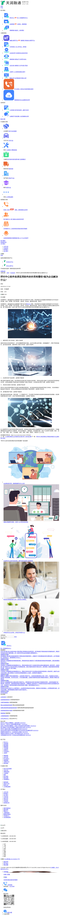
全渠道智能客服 (8, 238)
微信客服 (6, 745)
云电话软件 (3, 697)
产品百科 (6, 801)
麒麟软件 (3, 676)
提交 (15, 636)
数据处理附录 (7, 814)
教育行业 (8, 187)
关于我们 (3, 243)
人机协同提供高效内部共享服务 (19, 228)
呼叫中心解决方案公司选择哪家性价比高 (11, 729)
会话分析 (12, 65)
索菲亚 (2, 682)
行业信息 (6, 248)
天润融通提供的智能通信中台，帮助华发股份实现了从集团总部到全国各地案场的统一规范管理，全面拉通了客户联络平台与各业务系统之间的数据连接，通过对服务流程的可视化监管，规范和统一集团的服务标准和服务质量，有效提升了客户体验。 (30, 667)
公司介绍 (6, 246)
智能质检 (12, 59)
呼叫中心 (12, 17)
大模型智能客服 (5, 702)
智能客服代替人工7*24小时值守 (20, 238)
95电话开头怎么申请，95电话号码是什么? (14, 632)
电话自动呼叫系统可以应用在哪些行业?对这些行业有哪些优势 (17, 730)
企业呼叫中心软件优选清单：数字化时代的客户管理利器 (18, 560)
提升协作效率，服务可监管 (22, 110)
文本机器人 (13, 46)
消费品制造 (14, 150)
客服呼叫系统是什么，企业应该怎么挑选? (11, 732)
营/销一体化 (7, 209)
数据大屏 (12, 78)
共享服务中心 (7, 228)
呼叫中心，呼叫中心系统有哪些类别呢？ (11, 724)
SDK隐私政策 (7, 817)
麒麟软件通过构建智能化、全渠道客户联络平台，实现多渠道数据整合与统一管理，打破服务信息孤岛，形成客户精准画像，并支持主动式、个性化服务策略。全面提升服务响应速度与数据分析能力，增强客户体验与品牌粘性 (30, 677)
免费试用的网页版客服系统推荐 (9, 707)
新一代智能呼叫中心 (22, 17)
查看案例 (3, 654)
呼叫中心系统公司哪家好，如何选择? (10, 722)
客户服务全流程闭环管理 (17, 219)
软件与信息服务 (12, 131)
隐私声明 (6, 861)
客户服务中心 (7, 219)
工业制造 (8, 150)
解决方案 (3, 119)
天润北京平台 (9, 262)
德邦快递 (3, 660)
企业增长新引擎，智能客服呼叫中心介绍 (14, 483)
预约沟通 (9, 912)
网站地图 (6, 864)
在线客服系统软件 (5, 699)
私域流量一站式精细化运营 (22, 116)
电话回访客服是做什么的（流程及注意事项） (15, 599)
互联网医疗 (23, 159)
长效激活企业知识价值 (22, 53)
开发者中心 (6, 815)
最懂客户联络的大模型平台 (28, 40)
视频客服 (12, 30)
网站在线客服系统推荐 (6, 705)
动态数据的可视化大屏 (20, 78)
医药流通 (14, 159)
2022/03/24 (22, 722)
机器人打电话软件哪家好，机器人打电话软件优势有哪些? (15, 725)
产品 (2, 7)
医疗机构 (9, 159)
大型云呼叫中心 (5, 718)
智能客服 (16, 100)
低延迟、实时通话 (19, 30)
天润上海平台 (9, 265)
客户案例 (3, 240)
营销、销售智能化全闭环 (21, 209)
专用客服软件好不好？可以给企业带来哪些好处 (13, 735)
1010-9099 (11, 886)
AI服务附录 (6, 812)
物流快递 (10, 168)
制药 (18, 159)
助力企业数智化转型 (24, 100)
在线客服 (12, 24)
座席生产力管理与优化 (20, 59)
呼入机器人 (17, 89)
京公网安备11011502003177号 (12, 859)
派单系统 (6, 763)
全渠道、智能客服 (22, 24)
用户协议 (6, 863)
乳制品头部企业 (5, 688)
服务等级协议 (7, 808)
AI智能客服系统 (5, 715)
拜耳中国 (3, 651)
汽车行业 (10, 140)
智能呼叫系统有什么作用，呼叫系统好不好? (12, 733)
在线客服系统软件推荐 (6, 710)
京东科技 (3, 671)
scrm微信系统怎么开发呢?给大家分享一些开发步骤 (18, 436)
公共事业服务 (9, 197)
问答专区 (6, 799)
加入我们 (6, 251)
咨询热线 (10, 884)
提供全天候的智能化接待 (26, 89)
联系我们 (6, 249)
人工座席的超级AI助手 (19, 71)
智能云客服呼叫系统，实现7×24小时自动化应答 (16, 522)
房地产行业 (11, 178)
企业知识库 (13, 53)
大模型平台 (6, 761)
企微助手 (12, 116)
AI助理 (11, 71)
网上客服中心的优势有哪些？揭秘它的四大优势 (13, 727)
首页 (2, 6)
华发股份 (3, 665)
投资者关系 (3, 242)
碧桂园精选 (3, 656)
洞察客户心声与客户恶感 (21, 65)
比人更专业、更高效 (21, 46)
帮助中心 (6, 811)
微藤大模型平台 (14, 40)
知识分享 (6, 798)
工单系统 (12, 110)
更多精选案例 (4, 692)
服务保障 (6, 809)
